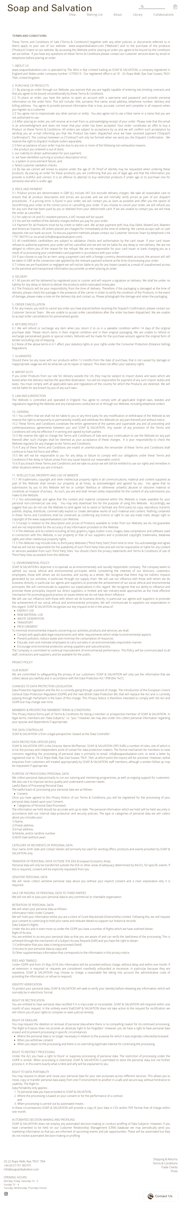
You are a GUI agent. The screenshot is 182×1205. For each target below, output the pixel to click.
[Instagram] (6, 1194)
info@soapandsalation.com (126, 754)
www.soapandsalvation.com (86, 46)
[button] (175, 6)
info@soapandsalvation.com (21, 1169)
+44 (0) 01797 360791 (17, 1165)
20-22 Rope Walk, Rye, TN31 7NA (24, 1161)
